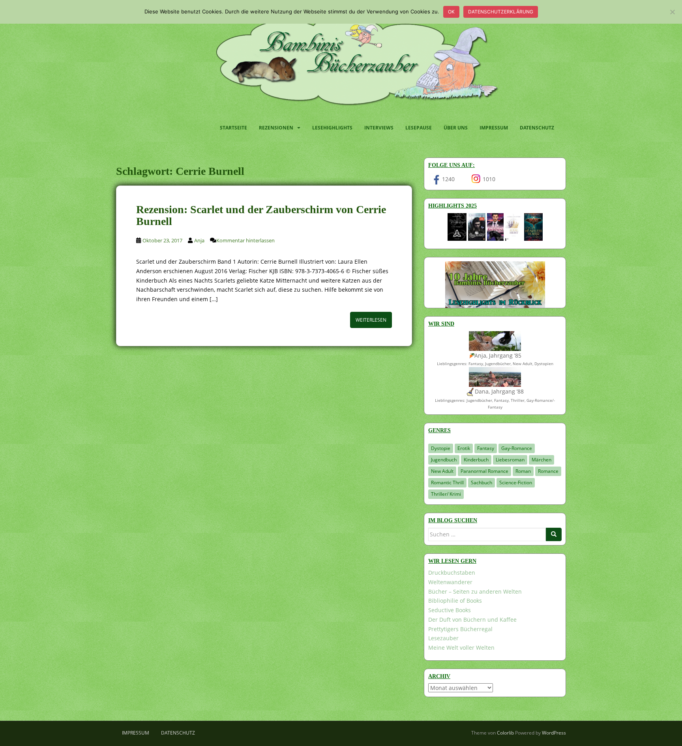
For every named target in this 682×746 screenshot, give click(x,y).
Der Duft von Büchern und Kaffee (472, 619)
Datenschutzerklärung (500, 12)
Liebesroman (510, 459)
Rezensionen (276, 127)
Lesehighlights (332, 127)
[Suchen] (554, 534)
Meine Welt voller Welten (461, 647)
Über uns (456, 127)
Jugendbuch (444, 459)
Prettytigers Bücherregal (460, 629)
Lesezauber (443, 638)
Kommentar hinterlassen (245, 240)
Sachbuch (481, 482)
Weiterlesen (371, 320)
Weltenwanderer (450, 582)
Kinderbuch (476, 459)
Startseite (233, 127)
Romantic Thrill (447, 482)
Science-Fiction (515, 482)
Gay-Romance (516, 448)
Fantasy (485, 448)
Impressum (494, 127)
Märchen (541, 459)
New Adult (442, 471)
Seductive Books (449, 610)
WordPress (554, 732)
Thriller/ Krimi (446, 494)
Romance (548, 471)
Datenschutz (537, 127)
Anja (199, 240)
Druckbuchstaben (451, 572)
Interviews (378, 127)
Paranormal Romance (484, 471)
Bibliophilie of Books (455, 600)
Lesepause (418, 127)
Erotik (463, 448)
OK (451, 12)
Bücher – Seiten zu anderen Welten (475, 591)
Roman (523, 471)
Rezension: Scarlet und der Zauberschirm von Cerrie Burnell (261, 215)
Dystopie (440, 448)
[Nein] (672, 12)
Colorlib (505, 732)
